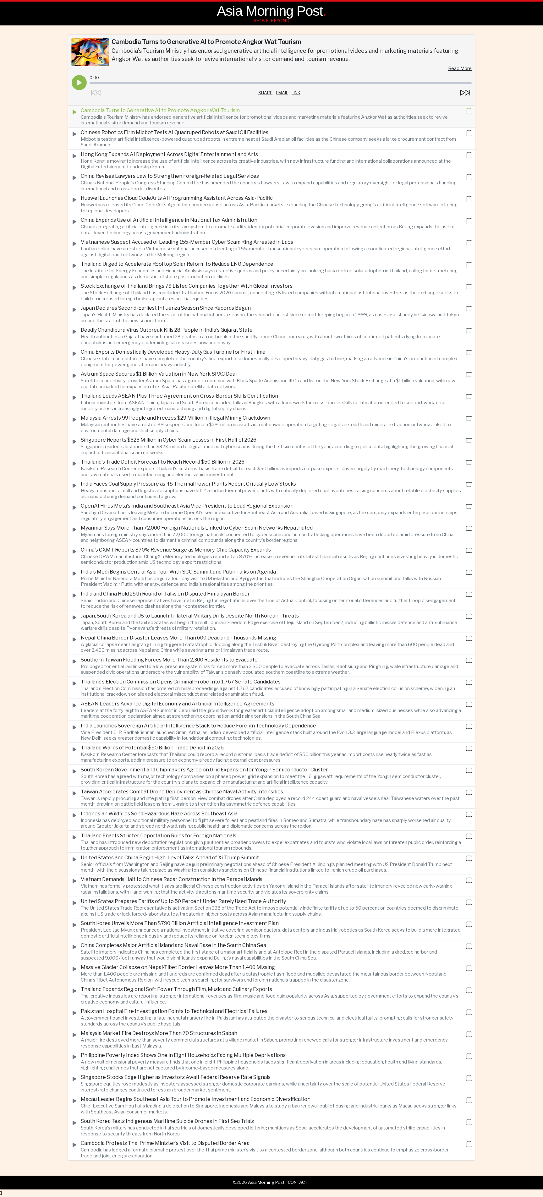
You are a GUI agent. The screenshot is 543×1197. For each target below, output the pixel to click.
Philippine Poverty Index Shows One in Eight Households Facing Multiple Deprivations (183, 1055)
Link (296, 92)
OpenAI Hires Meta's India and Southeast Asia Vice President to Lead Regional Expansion (187, 506)
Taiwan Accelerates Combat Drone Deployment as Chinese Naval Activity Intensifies (182, 792)
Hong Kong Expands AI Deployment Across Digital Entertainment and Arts (169, 154)
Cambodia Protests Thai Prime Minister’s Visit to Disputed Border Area (165, 1143)
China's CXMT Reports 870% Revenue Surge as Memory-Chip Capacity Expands (176, 550)
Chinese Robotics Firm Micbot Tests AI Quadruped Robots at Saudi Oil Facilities (174, 132)
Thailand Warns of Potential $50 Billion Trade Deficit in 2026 (152, 748)
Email (282, 92)
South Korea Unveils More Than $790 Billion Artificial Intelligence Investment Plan (180, 923)
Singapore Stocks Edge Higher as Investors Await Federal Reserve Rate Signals (176, 1077)
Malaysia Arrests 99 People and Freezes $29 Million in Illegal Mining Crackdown (175, 418)
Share (265, 92)
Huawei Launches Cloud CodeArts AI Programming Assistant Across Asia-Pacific (177, 198)
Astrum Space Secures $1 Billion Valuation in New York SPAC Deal (159, 374)
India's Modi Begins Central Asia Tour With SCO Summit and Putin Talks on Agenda (178, 572)
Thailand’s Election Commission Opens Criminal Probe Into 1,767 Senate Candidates (181, 682)
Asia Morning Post (270, 11)
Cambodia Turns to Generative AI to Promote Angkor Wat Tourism (160, 110)
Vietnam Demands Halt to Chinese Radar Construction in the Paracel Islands (171, 879)
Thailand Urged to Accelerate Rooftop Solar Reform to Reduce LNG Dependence (177, 264)
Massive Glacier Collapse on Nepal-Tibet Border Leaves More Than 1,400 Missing (178, 967)
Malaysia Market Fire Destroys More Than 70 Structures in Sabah (159, 1033)
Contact (298, 1182)
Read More (460, 68)
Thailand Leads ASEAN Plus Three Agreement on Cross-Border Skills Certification (179, 396)
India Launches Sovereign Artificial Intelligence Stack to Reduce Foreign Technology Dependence (198, 726)
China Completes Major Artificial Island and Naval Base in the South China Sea (173, 945)
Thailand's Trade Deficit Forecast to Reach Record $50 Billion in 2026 (162, 462)
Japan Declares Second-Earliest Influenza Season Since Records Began (166, 308)
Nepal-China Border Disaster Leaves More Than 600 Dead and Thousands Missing (178, 638)
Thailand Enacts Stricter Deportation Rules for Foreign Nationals (158, 836)
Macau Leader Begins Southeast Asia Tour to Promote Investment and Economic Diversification (195, 1099)
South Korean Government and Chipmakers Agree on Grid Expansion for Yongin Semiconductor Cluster (204, 770)
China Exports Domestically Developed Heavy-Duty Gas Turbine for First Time (173, 352)
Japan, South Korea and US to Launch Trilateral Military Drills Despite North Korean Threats (190, 616)
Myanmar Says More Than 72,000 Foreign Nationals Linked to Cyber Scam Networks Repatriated (197, 528)
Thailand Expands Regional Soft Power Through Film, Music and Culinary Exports (176, 989)
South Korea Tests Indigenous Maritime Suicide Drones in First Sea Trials (167, 1121)
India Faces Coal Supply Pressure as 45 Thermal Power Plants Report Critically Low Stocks (188, 484)
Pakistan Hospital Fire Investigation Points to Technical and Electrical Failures (174, 1011)
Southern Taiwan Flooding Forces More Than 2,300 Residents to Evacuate (169, 660)
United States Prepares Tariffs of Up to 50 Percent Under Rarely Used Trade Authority (183, 901)
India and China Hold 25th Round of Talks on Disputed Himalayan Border (165, 594)
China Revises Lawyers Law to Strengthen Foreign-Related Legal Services (170, 176)
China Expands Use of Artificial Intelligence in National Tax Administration (169, 220)
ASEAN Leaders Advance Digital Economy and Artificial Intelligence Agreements (177, 704)
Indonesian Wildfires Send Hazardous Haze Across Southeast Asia (159, 814)
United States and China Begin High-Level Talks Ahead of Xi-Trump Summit (170, 858)
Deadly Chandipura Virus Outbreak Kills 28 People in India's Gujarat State (167, 330)
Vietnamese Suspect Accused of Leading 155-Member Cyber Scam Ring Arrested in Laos (187, 242)
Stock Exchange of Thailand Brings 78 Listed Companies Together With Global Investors (187, 286)
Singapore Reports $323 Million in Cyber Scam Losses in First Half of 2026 (168, 440)
